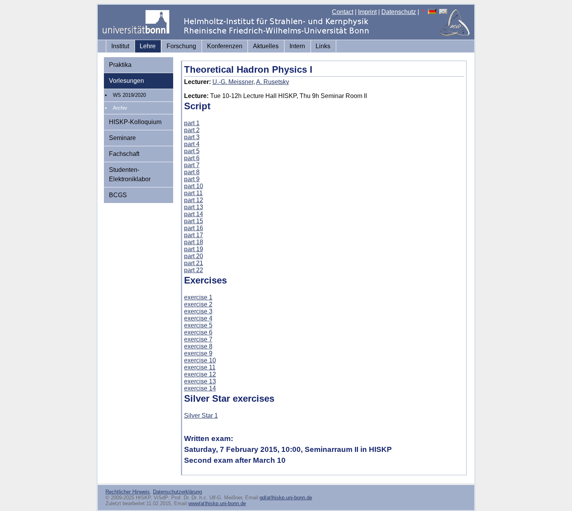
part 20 (193, 256)
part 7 (192, 165)
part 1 (192, 123)
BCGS (118, 195)
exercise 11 (200, 367)
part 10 (193, 186)
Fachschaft (124, 153)
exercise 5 (198, 325)
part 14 (193, 214)
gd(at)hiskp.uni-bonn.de (286, 497)
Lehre (148, 46)
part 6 (192, 158)
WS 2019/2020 (129, 95)
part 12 (193, 200)
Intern (297, 46)
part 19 (193, 249)
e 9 (208, 353)
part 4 (192, 144)
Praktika (120, 64)
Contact (342, 12)
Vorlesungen (126, 80)
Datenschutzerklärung (177, 492)
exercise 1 (198, 297)
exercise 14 (200, 388)
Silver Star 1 (201, 415)
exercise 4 (198, 318)
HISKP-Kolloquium (135, 122)
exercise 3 (198, 311)
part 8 (192, 172)
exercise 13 (200, 381)
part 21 (193, 263)
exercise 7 (198, 339)
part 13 (193, 207)
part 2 (192, 130)
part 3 (192, 137)
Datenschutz (398, 12)
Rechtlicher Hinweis (127, 492)
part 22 (193, 270)
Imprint (367, 12)
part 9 (192, 179)
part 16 (193, 228)
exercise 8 (198, 346)
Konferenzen (224, 46)
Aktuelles (266, 46)
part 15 (193, 221)
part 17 (193, 235)
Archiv (120, 108)
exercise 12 (200, 374)
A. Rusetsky (272, 82)
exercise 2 (198, 304)
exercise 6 (198, 332)
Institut (120, 46)
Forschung (181, 46)
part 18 (193, 242)
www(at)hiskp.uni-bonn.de (217, 503)
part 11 (193, 193)
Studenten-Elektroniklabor (130, 174)
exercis (194, 353)
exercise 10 (200, 360)
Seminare (122, 138)
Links (323, 46)
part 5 (192, 151)
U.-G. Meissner (232, 82)
